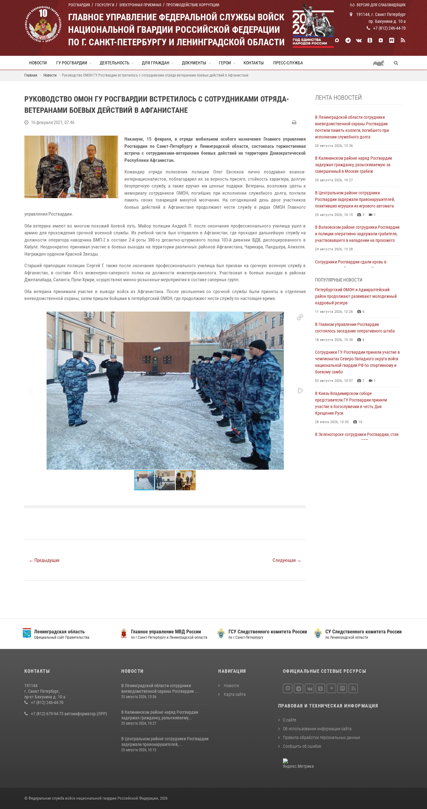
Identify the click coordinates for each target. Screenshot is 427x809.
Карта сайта (234, 694)
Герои (225, 62)
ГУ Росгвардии (71, 62)
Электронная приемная (140, 5)
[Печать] (295, 122)
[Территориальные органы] (381, 63)
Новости (38, 62)
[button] (300, 317)
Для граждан (155, 62)
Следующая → (287, 560)
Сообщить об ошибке (302, 746)
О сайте (289, 719)
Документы (194, 62)
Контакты (254, 62)
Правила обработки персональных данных (321, 737)
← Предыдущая (44, 560)
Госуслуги (104, 5)
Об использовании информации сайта (317, 728)
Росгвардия (79, 5)
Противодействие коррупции (192, 5)
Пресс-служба (288, 62)
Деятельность (114, 62)
